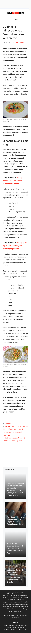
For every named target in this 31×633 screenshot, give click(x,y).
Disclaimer (7, 630)
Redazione (14, 630)
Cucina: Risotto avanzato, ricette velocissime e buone (13, 181)
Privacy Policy (23, 630)
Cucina (8, 423)
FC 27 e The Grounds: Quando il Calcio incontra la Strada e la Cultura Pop (15, 548)
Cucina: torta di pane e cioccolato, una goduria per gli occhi (15, 246)
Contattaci (15, 618)
